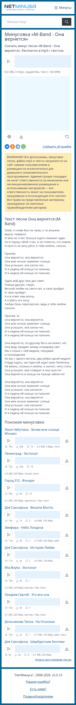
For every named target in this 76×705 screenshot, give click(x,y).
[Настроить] (9, 136)
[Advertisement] (37, 103)
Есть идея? (38, 689)
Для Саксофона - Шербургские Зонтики (35, 642)
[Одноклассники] (12, 146)
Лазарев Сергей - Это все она (27, 595)
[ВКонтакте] (7, 146)
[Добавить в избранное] (66, 136)
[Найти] (66, 22)
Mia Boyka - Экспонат (21, 568)
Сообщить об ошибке (57, 146)
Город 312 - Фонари (19, 480)
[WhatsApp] (23, 146)
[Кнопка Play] (8, 61)
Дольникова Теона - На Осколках (30, 622)
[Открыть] (66, 440)
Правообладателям (38, 696)
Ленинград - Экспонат (21, 453)
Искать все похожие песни (53, 659)
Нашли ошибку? (38, 682)
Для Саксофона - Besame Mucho (29, 507)
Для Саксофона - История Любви (30, 547)
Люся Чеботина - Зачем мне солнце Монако (32, 431)
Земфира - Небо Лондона (24, 527)
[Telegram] (18, 146)
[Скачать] (22, 136)
